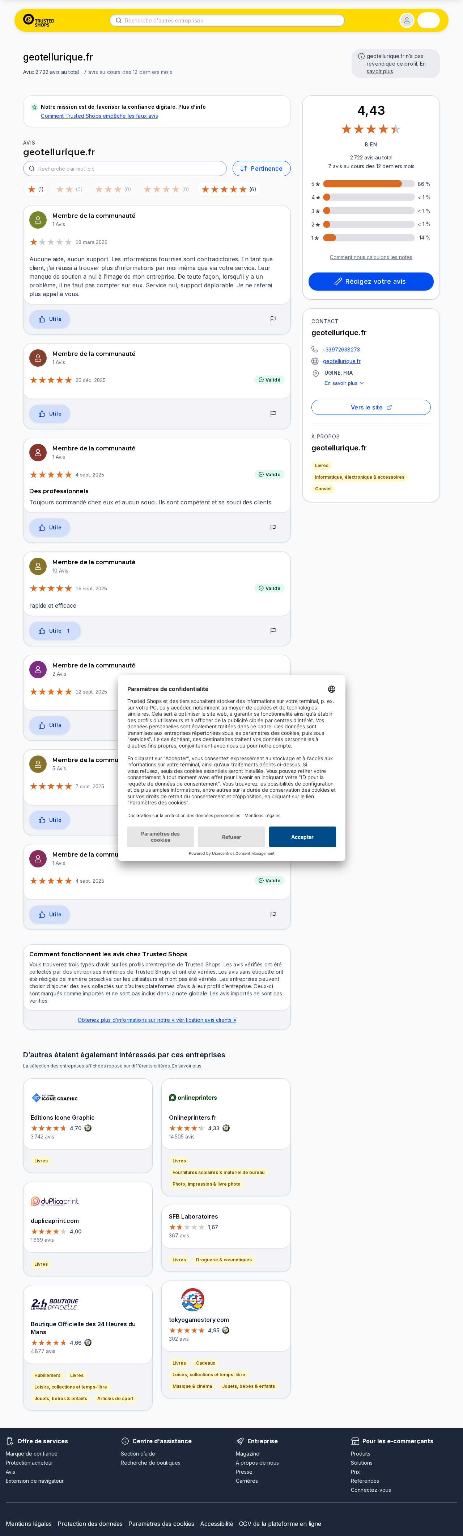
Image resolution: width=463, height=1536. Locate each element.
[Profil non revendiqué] (360, 55)
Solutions (362, 1463)
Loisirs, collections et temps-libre (70, 1387)
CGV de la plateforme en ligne (280, 1523)
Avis (10, 1472)
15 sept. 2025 (91, 588)
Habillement (47, 1375)
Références (365, 1481)
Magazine (247, 1453)
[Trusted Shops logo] (39, 20)
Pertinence (267, 168)
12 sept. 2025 (91, 692)
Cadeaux (205, 1363)
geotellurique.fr (342, 361)
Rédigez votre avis (375, 281)
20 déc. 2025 (91, 380)
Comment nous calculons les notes (371, 257)
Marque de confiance (32, 1453)
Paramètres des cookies (161, 1523)
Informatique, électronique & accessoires (359, 477)
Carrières (247, 1481)
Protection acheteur (29, 1463)
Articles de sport (115, 1398)
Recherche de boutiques (150, 1463)
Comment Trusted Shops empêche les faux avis (99, 116)
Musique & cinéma (192, 1386)
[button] (407, 20)
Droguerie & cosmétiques (224, 1259)
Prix (355, 1472)
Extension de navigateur (35, 1481)
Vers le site (367, 407)
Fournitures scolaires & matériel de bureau (218, 1172)
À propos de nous (257, 1463)
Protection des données (90, 1523)
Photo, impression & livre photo (207, 1184)
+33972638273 (341, 349)
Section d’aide (138, 1453)
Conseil (323, 488)
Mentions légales (29, 1523)
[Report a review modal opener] (273, 319)
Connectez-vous (371, 1490)
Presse (244, 1472)
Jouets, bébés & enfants (60, 1398)
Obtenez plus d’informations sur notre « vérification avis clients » (157, 1020)
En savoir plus (340, 383)
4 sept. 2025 (90, 475)
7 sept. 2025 (90, 786)
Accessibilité (216, 1523)
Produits (360, 1453)
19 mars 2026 (91, 242)
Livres (321, 465)
